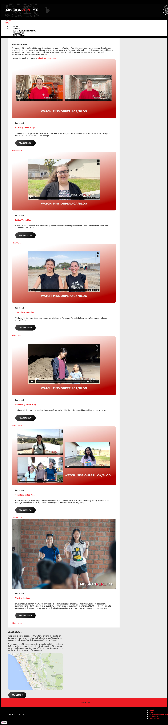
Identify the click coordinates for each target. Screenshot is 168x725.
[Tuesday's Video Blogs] (64, 485)
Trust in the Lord (22, 598)
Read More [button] (17, 695)
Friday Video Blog (23, 220)
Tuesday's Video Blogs (25, 495)
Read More (24, 143)
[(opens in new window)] (35, 689)
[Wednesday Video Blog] (64, 394)
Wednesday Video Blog (25, 405)
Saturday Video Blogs (25, 128)
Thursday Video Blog (24, 312)
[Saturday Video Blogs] (64, 118)
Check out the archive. (47, 58)
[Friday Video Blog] (64, 210)
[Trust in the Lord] (64, 588)
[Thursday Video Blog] (64, 302)
